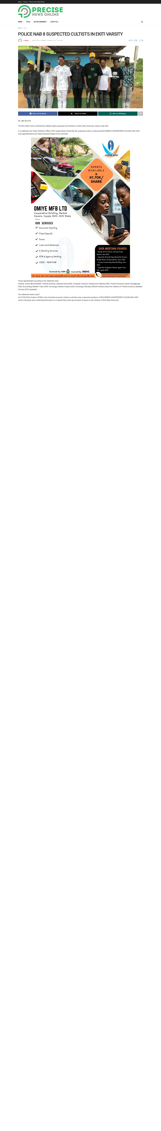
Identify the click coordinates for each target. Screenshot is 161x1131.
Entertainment (40, 22)
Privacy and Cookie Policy (36, 2)
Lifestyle (54, 22)
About (20, 2)
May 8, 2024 (36, 40)
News (20, 22)
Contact (25, 2)
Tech (28, 22)
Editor (27, 40)
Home (20, 28)
